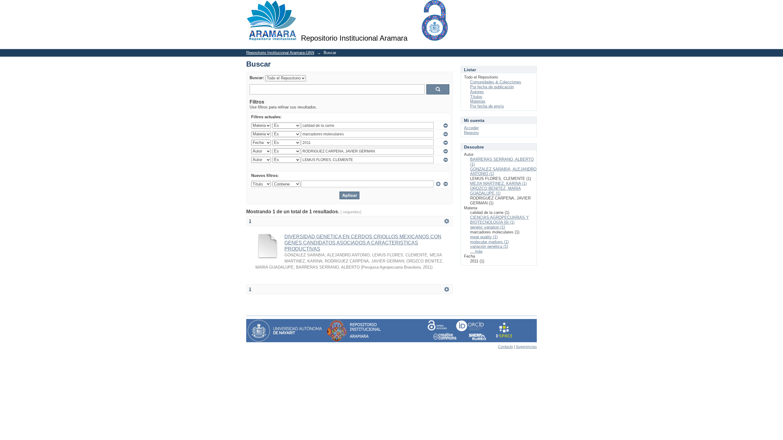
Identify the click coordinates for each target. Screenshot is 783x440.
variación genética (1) (489, 246)
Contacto (505, 347)
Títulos (476, 96)
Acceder (471, 128)
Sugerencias (526, 347)
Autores (477, 92)
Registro (471, 132)
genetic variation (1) (487, 227)
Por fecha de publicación (492, 87)
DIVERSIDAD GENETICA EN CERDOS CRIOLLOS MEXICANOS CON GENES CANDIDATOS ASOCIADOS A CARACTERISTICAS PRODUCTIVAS (362, 242)
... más (476, 251)
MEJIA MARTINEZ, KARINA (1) (498, 183)
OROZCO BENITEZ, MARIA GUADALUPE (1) (495, 191)
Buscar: (257, 77)
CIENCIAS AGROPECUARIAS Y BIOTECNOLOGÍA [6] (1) (499, 220)
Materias (477, 101)
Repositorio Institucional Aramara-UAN (280, 52)
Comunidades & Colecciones (495, 82)
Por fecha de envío (487, 106)
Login (532, 7)
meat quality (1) (484, 237)
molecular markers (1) (489, 242)
